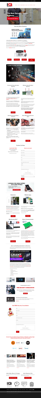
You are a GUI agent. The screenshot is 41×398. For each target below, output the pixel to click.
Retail (12, 41)
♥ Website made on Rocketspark (15, 393)
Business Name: (18, 310)
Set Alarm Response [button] (28, 377)
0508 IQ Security (9, 391)
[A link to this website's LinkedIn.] (33, 0)
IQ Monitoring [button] (13, 241)
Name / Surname (23, 150)
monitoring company (8, 209)
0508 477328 (12, 391)
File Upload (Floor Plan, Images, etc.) (25, 169)
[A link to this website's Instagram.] (31, 0)
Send (17, 331)
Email (21, 157)
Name (16, 308)
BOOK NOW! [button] (25, 293)
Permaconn (29, 230)
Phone (16, 315)
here (13, 275)
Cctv (24, 391)
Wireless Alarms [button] (17, 59)
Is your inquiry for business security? (25, 162)
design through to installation (9, 98)
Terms (30, 391)
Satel (15, 44)
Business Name (22, 152)
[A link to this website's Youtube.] (34, 0)
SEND (23, 178)
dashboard (11, 393)
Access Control (27, 391)
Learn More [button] (13, 140)
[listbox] (28, 163)
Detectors (12, 206)
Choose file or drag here (28, 172)
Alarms (23, 391)
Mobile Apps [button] (24, 59)
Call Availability (22, 175)
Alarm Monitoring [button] (31, 60)
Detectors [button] (9, 59)
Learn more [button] (27, 241)
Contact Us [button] (13, 112)
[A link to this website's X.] (32, 0)
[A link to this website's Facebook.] (30, 0)
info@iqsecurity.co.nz (22, 0)
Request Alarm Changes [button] (13, 377)
